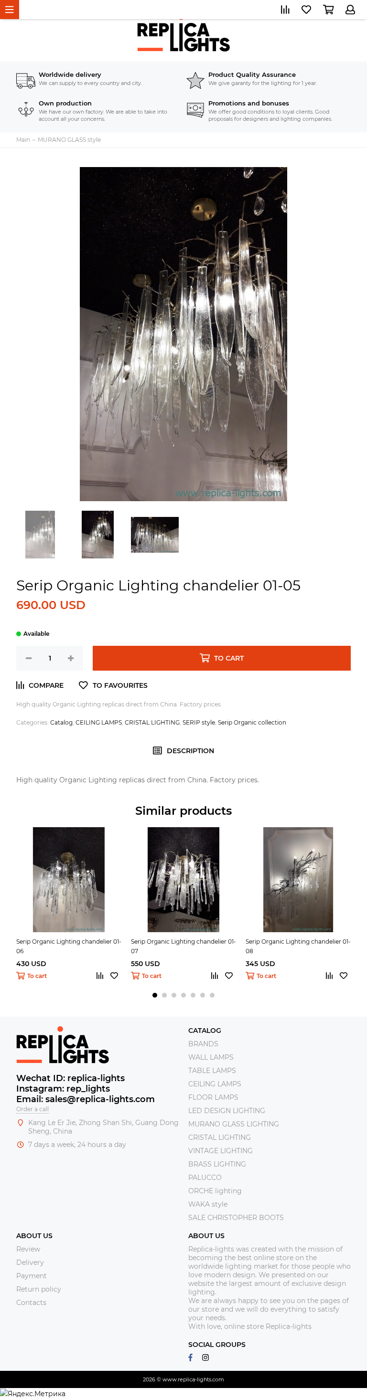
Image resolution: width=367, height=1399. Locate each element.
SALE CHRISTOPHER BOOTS (236, 1217)
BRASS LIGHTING (217, 1164)
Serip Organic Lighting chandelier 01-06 (68, 946)
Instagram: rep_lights (63, 1088)
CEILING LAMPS (99, 722)
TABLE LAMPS (212, 1070)
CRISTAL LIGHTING (152, 722)
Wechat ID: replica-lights (70, 1078)
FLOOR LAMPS (213, 1097)
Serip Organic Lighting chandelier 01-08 (298, 946)
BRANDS (203, 1044)
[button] (154, 995)
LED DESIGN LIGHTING (226, 1110)
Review (28, 1249)
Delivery (30, 1262)
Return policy (38, 1289)
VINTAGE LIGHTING (220, 1151)
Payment (31, 1276)
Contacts (31, 1302)
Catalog (61, 722)
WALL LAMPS (211, 1057)
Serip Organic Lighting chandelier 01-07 (183, 946)
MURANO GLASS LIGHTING (233, 1124)
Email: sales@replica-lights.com (85, 1099)
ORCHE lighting (215, 1191)
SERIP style (199, 722)
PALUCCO (205, 1177)
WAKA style (207, 1204)
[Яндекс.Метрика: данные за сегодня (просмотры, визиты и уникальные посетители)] (32, 1393)
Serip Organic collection (252, 722)
